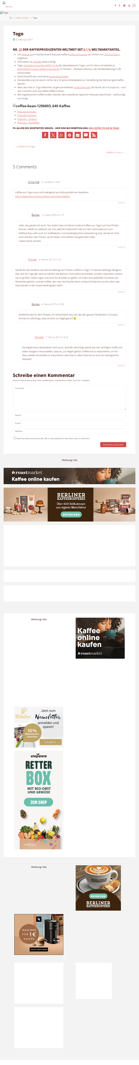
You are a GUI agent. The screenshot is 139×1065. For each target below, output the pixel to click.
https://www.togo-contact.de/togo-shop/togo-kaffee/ (42, 196)
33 (20, 50)
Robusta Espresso (26, 111)
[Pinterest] (119, 5)
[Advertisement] (100, 936)
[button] (45, 135)
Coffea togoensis (78, 54)
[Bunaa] (7, 5)
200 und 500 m (112, 54)
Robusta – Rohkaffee (28, 122)
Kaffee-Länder (22, 17)
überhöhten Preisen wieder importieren (38, 69)
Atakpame (27, 54)
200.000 (37, 61)
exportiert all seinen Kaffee (37, 65)
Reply (122, 202)
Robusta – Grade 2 (27, 119)
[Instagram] (124, 5)
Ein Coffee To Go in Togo (104, 128)
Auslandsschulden (58, 76)
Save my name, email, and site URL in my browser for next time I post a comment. (53, 438)
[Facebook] (115, 5)
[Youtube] (129, 5)
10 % (55, 65)
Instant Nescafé (82, 87)
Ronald (32, 259)
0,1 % (87, 50)
